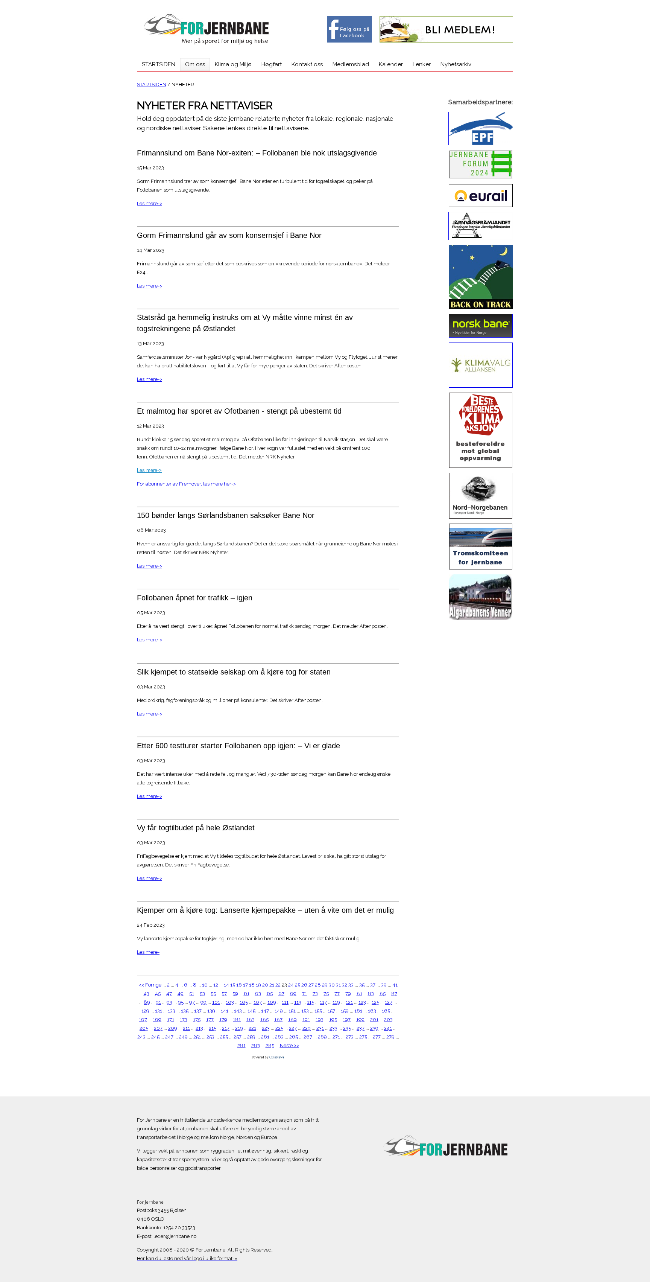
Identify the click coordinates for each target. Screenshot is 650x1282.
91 (158, 1002)
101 (216, 1002)
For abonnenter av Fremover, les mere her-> (186, 484)
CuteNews (276, 1057)
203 (388, 1019)
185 (264, 1019)
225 (279, 1028)
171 (170, 1019)
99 (203, 1002)
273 (350, 1037)
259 (251, 1037)
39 (384, 985)
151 (292, 1011)
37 (372, 985)
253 (210, 1037)
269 (322, 1037)
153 (305, 1011)
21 (271, 985)
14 (226, 985)
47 (169, 993)
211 (186, 1028)
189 (292, 1019)
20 (265, 985)
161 (358, 1011)
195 (333, 1019)
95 (181, 1002)
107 (258, 1002)
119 (336, 1002)
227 (293, 1028)
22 (278, 985)
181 (237, 1019)
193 (319, 1019)
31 (338, 985)
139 (211, 1011)
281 (241, 1045)
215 (212, 1028)
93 (169, 1002)
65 (270, 993)
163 (372, 1011)
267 (308, 1037)
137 (198, 1011)
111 (285, 1002)
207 (158, 1028)
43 (146, 993)
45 (158, 993)
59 (235, 993)
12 (215, 985)
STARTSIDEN (151, 84)
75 (326, 993)
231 (320, 1028)
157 (331, 1011)
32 (344, 985)
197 (347, 1019)
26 (304, 985)
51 (191, 993)
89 (147, 1002)
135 (184, 1011)
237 (360, 1028)
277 (377, 1037)
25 (297, 985)
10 (205, 985)
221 (252, 1028)
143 (238, 1011)
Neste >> (289, 1045)
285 (270, 1045)
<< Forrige (150, 985)
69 (293, 993)
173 (183, 1019)
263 (279, 1037)
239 (374, 1028)
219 (239, 1028)
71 (304, 993)
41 (395, 985)
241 (388, 1028)
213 (199, 1028)
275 (363, 1037)
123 (362, 1002)
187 (278, 1019)
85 (383, 993)
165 (386, 1011)
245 (155, 1037)
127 (388, 1002)
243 (141, 1037)
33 (351, 985)
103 (230, 1002)
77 (337, 993)
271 (336, 1037)
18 (252, 985)
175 (196, 1019)
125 (375, 1002)
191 (306, 1019)
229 (306, 1028)
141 (224, 1011)
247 (169, 1037)
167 (143, 1019)
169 (157, 1019)
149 (279, 1011)
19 (258, 985)
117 (323, 1002)
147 (265, 1011)
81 (359, 993)
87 (394, 993)
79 (348, 993)
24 (291, 985)
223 (266, 1028)
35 (361, 985)
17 (245, 985)
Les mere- (148, 952)
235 (347, 1028)
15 (232, 985)
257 (237, 1037)
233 (333, 1028)
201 (374, 1019)
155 (318, 1011)
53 (202, 993)
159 (345, 1011)
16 (239, 985)
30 (332, 985)
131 (158, 1011)
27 (311, 985)
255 (224, 1037)
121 (349, 1002)
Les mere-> (149, 203)
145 (251, 1011)
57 (224, 993)
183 (250, 1019)
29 (325, 985)
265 (293, 1037)
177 (210, 1019)
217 (225, 1028)
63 (258, 993)
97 (192, 1002)
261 (265, 1037)
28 (318, 985)
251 (197, 1037)
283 (255, 1045)
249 (183, 1037)
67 (281, 993)
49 (181, 993)
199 (360, 1019)
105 (244, 1002)
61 (246, 993)
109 (271, 1002)
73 (315, 993)
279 (390, 1037)
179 (223, 1019)
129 (145, 1011)
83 (371, 993)
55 (213, 993)
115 (310, 1002)
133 (171, 1011)
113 (297, 1002)
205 (144, 1028)
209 (172, 1028)
